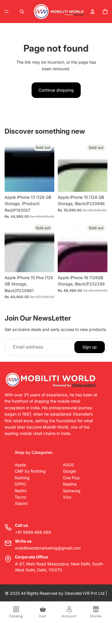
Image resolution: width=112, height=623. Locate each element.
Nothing (22, 477)
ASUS (68, 464)
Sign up (89, 346)
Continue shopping (56, 90)
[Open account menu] (92, 11)
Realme (70, 484)
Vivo (67, 497)
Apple (20, 464)
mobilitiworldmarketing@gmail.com (48, 548)
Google (69, 471)
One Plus (71, 477)
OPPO (20, 484)
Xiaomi (21, 503)
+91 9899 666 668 (33, 532)
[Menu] (6, 11)
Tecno (20, 497)
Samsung (71, 490)
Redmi (20, 490)
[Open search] (22, 11)
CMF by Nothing (30, 471)
